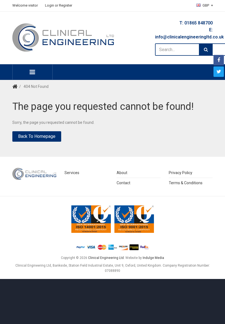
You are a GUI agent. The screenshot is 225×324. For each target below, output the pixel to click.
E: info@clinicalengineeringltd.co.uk (184, 33)
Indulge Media (153, 258)
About (122, 173)
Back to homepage (36, 136)
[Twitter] (218, 71)
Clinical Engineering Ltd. (106, 258)
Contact (123, 183)
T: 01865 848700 (196, 23)
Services (71, 173)
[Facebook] (218, 60)
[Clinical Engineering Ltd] (63, 37)
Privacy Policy (180, 173)
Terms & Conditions (186, 183)
